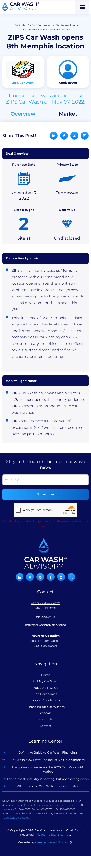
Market (68, 113)
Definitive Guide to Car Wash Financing (47, 752)
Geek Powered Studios (52, 842)
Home (45, 675)
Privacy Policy (44, 835)
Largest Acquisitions (45, 700)
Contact (45, 726)
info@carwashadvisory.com (45, 625)
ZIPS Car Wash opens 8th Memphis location (45, 29)
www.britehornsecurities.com (59, 804)
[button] (82, 7)
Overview (23, 113)
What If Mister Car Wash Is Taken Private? (48, 786)
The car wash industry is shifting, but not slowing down (48, 779)
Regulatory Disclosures (15, 817)
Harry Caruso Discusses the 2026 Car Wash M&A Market (47, 769)
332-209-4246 (46, 617)
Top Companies (45, 694)
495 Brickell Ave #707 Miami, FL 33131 (45, 606)
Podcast (46, 713)
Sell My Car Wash (45, 681)
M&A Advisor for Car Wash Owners (32, 25)
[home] (20, 6)
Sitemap (64, 835)
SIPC (35, 804)
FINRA (26, 804)
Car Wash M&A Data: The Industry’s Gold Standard (48, 760)
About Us (45, 719)
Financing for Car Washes (45, 707)
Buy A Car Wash (46, 688)
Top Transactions (65, 25)
